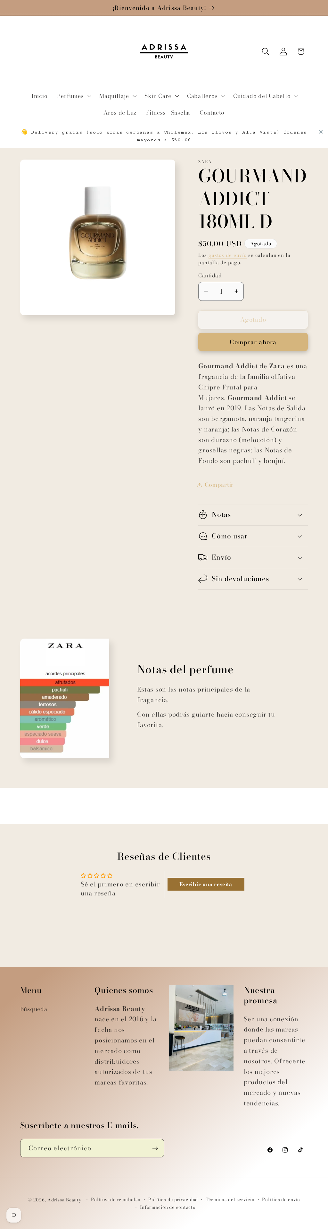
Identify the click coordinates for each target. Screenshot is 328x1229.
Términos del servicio (230, 1199)
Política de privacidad (173, 1199)
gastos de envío (228, 255)
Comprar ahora (253, 342)
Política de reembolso (116, 1199)
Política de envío (281, 1199)
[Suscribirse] (155, 1148)
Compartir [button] (219, 484)
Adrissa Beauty (64, 1200)
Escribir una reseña (205, 884)
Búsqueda (33, 1009)
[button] (73, 96)
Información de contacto (168, 1207)
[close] (321, 131)
